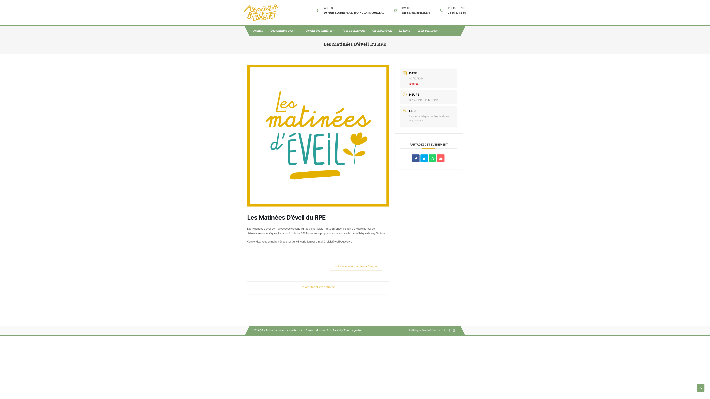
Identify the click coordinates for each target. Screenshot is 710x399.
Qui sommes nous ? (283, 30)
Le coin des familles (319, 30)
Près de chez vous (353, 30)
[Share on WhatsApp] (432, 158)
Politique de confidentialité (427, 330)
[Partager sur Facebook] (416, 158)
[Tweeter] (424, 158)
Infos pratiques (428, 30)
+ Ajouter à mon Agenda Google (356, 266)
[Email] (440, 158)
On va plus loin (382, 30)
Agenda (258, 30)
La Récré (404, 30)
